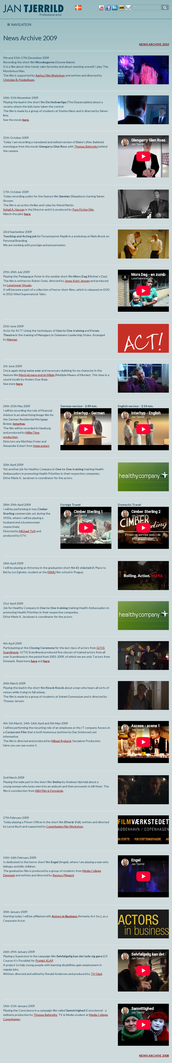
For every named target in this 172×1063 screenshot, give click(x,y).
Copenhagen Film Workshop (64, 826)
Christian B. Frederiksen (18, 80)
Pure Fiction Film (83, 209)
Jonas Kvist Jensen (77, 281)
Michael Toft (27, 531)
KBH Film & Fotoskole (49, 790)
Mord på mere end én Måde (37, 375)
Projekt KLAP (44, 960)
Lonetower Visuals (19, 285)
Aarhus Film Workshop (50, 75)
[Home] (33, 8)
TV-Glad (96, 974)
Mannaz (12, 339)
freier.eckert (41, 446)
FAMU (52, 572)
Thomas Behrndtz (86, 146)
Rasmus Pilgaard (63, 875)
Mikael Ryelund (61, 741)
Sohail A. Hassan (14, 209)
